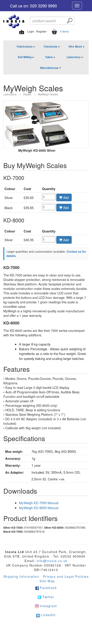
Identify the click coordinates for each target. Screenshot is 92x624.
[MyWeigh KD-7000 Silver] (23, 135)
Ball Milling (24, 57)
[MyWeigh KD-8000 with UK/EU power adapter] (50, 112)
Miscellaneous (49, 68)
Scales (27, 94)
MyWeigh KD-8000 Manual (38, 507)
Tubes (49, 57)
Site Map (47, 581)
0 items (64, 31)
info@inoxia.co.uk (52, 560)
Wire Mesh (75, 46)
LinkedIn (48, 615)
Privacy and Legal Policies (66, 576)
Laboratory (74, 57)
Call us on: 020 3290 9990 (33, 6)
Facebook (48, 587)
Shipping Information (21, 576)
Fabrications (25, 46)
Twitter (48, 597)
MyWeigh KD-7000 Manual (38, 502)
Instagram (48, 606)
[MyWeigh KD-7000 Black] (55, 135)
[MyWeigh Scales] (18, 112)
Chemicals (50, 46)
